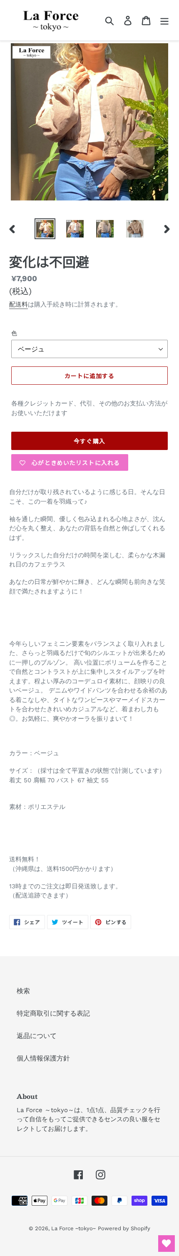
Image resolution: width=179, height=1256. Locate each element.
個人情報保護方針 (43, 1058)
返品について (37, 1036)
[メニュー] (164, 20)
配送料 (18, 304)
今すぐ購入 (89, 441)
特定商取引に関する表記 (53, 1013)
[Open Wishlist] (166, 1243)
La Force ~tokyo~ (73, 1228)
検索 (23, 991)
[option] (45, 228)
